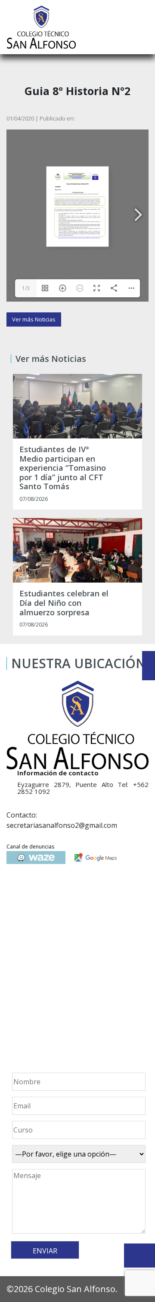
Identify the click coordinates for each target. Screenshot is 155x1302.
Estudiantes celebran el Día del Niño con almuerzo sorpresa (63, 603)
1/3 (26, 288)
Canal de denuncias (30, 846)
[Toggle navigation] (142, 27)
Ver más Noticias (34, 319)
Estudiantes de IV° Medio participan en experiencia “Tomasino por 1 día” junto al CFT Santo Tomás (62, 468)
